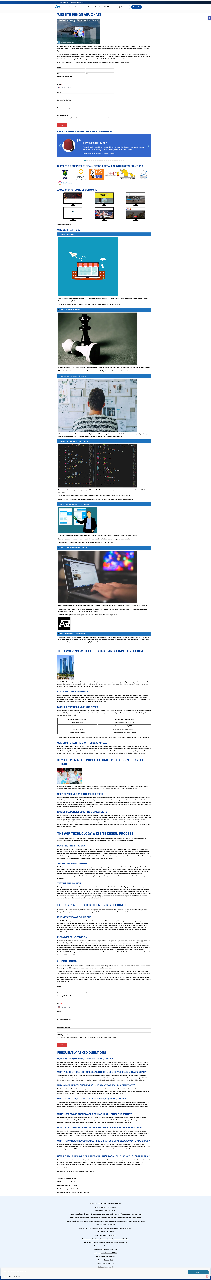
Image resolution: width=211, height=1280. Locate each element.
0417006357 (112, 1210)
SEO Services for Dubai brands (66, 1182)
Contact (101, 1221)
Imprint (18, 1276)
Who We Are (108, 7)
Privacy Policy (12, 1276)
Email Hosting (136, 1217)
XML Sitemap (110, 1232)
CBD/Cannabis (123, 1242)
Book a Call (136, 7)
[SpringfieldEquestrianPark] (135, 199)
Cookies (103, 1228)
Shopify (65, 943)
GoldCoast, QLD (108, 1263)
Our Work (88, 7)
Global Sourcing (111, 1217)
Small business (86, 1239)
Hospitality (102, 1242)
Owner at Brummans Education (105, 153)
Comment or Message (64, 108)
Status (125, 1221)
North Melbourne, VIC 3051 (109, 1253)
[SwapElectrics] (104, 199)
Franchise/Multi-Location (121, 1239)
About (90, 1221)
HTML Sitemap (101, 1232)
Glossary (111, 1221)
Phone (59, 84)
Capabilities (68, 7)
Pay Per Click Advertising (120, 535)
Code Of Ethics (124, 1228)
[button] (209, 18)
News (135, 1221)
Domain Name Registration (98, 1217)
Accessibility (96, 1228)
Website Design (74, 1214)
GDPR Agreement (63, 115)
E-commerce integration (64, 941)
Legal (96, 1242)
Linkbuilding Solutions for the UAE (67, 1185)
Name (59, 67)
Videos (85, 1221)
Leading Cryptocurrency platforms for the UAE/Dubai (73, 1192)
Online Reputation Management (79, 1217)
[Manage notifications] (207, 1276)
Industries (79, 7)
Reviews (95, 1221)
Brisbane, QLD (108, 1260)
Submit (62, 125)
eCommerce (103, 1239)
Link (82, 1171)
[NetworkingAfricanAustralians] (65, 183)
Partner (130, 1221)
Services (80, 1221)
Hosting (88, 1214)
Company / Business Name (65, 76)
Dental (86, 1242)
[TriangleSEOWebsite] (104, 214)
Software (68, 1221)
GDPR (131, 1228)
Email (59, 92)
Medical (110, 1239)
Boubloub (62, 1171)
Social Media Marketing (124, 1217)
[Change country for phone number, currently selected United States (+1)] (59, 88)
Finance (91, 1242)
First (58, 73)
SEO (82, 1214)
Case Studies (141, 1221)
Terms (80, 1228)
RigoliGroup (113, 1207)
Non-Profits (95, 1239)
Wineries (108, 1242)
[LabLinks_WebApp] (73, 214)
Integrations (118, 1221)
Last (87, 73)
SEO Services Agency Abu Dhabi (66, 1178)
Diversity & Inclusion (113, 1228)
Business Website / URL (64, 100)
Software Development (105, 1214)
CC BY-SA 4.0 (77, 1171)
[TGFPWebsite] (135, 214)
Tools (106, 1221)
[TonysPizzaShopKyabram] (73, 199)
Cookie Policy (5, 1276)
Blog (73, 1221)
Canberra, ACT (108, 1267)
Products (98, 7)
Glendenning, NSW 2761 (108, 1256)
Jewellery (115, 1242)
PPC (94, 1214)
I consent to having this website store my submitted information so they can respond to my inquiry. (88, 118)
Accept (198, 1272)
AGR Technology (103, 1203)
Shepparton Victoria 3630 (109, 1249)
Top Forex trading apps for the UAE (67, 1189)
